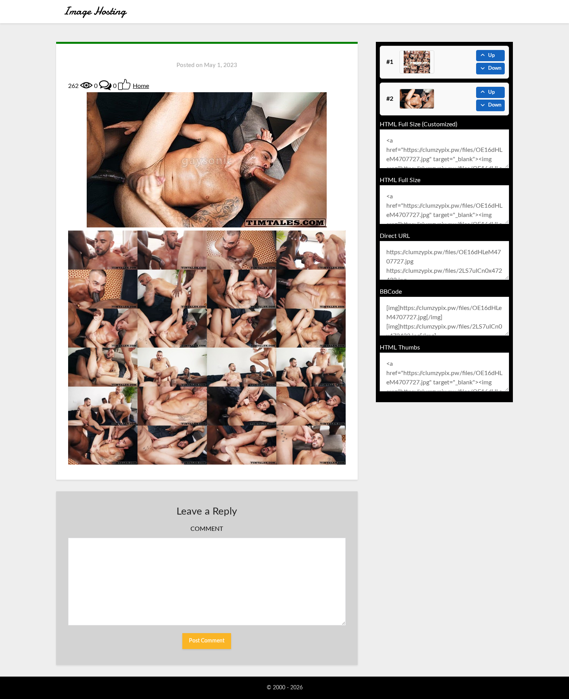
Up (491, 55)
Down (494, 68)
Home (141, 86)
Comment (206, 529)
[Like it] (124, 84)
